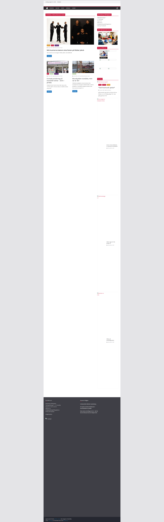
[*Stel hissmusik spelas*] (108, 82)
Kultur (57, 8)
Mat (48, 73)
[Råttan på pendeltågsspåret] (101, 340)
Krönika (68, 8)
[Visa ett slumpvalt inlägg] (117, 8)
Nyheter (52, 8)
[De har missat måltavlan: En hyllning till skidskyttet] (101, 146)
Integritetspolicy (48, 414)
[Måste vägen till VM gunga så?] (101, 243)
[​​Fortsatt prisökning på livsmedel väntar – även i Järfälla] (57, 67)
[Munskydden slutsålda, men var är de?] (83, 67)
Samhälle (56, 45)
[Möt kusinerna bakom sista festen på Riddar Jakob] (70, 31)
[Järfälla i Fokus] (47, 8)
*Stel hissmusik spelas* (106, 87)
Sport (62, 8)
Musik (52, 45)
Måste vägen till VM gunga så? (111, 242)
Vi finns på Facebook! (49, 411)
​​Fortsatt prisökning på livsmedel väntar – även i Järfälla (55, 81)
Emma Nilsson (108, 90)
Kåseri (100, 84)
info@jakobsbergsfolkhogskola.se (52, 410)
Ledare (73, 8)
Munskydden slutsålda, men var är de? (82, 80)
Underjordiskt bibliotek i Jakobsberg (88, 404)
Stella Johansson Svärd (58, 47)
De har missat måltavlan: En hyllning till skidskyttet (112, 145)
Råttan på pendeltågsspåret (110, 339)
